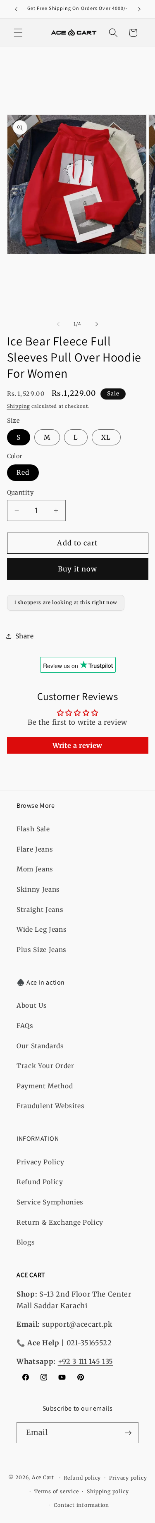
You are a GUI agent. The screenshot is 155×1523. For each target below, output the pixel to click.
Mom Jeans (35, 869)
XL (106, 437)
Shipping (18, 406)
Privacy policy (128, 1478)
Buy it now (78, 569)
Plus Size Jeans (42, 950)
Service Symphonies (50, 1202)
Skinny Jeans (38, 889)
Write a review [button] (77, 745)
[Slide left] (58, 324)
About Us (32, 1005)
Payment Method (45, 1086)
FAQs (25, 1026)
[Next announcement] (139, 9)
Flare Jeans (35, 849)
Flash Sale (33, 829)
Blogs (26, 1242)
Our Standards (40, 1046)
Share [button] (24, 636)
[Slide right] (97, 324)
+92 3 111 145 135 (85, 1361)
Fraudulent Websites (51, 1106)
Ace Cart (44, 1478)
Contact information (81, 1505)
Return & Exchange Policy (60, 1222)
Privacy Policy (40, 1162)
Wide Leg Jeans (42, 929)
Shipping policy (108, 1491)
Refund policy (82, 1478)
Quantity (20, 492)
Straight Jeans (40, 910)
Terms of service (56, 1491)
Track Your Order (45, 1066)
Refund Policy (40, 1182)
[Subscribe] (128, 1433)
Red (23, 472)
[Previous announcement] (16, 9)
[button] (18, 33)
